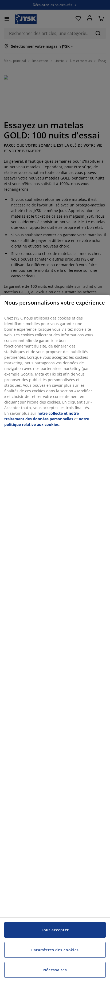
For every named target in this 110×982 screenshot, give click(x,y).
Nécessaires (55, 969)
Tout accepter (55, 929)
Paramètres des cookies (55, 949)
